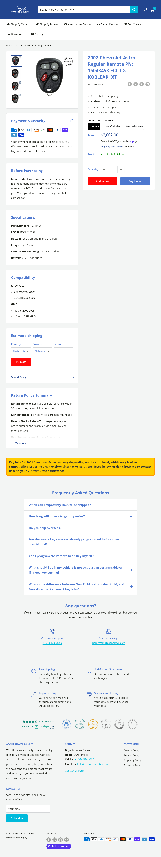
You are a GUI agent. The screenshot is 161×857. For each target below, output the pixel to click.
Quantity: (93, 169)
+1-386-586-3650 (52, 643)
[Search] (134, 9)
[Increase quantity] (121, 169)
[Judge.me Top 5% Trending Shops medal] (133, 724)
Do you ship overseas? (45, 528)
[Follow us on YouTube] (66, 839)
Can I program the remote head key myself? (61, 556)
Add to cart (102, 181)
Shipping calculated (111, 146)
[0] (152, 10)
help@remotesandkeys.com (108, 643)
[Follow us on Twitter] (54, 839)
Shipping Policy (133, 760)
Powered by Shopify (16, 837)
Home (9, 45)
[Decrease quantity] (104, 169)
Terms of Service (133, 765)
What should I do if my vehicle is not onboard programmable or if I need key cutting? (76, 569)
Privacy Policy (132, 750)
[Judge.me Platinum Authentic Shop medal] (80, 724)
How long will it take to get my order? (57, 516)
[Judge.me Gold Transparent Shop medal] (93, 724)
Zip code (59, 344)
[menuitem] (18, 24)
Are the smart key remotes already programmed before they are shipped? (74, 541)
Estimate (21, 362)
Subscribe (17, 818)
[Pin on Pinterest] (135, 84)
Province (38, 344)
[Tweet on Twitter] (141, 84)
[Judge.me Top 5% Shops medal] (119, 724)
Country (16, 344)
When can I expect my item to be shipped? (60, 505)
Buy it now (135, 181)
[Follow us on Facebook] (48, 839)
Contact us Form (75, 770)
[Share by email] (147, 84)
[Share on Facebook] (130, 84)
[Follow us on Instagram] (60, 839)
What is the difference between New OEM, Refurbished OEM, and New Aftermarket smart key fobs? (76, 586)
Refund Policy (18, 377)
